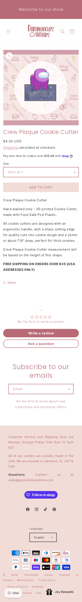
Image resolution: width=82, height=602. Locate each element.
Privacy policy (46, 580)
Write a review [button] (41, 333)
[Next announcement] (74, 9)
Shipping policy (42, 586)
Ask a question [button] (41, 344)
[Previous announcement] (7, 9)
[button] (8, 31)
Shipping (10, 147)
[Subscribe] (68, 389)
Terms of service (17, 586)
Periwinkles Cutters (38, 574)
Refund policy (25, 580)
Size (6, 163)
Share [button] (11, 282)
